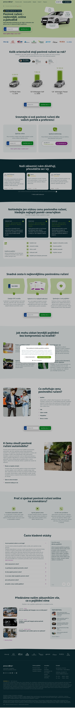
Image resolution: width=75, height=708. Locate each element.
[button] (37, 360)
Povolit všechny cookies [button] (44, 357)
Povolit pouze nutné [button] (30, 357)
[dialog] (37, 354)
